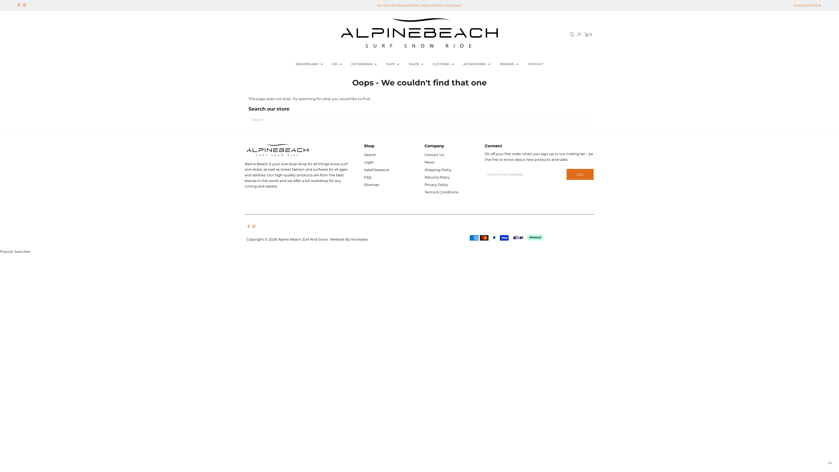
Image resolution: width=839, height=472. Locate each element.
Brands (507, 64)
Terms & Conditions (441, 192)
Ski (335, 64)
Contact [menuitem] (535, 64)
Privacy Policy (436, 185)
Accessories (475, 64)
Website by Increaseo (349, 239)
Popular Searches (15, 252)
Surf (391, 64)
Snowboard (308, 64)
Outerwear (362, 64)
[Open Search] (572, 34)
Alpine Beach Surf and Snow (303, 239)
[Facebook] (19, 5)
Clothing (442, 64)
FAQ (367, 177)
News (429, 162)
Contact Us (434, 155)
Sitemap (371, 185)
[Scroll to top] (830, 463)
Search (370, 155)
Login (369, 162)
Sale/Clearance (376, 170)
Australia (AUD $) (806, 5)
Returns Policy (437, 177)
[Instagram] (24, 5)
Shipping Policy (438, 170)
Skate (414, 64)
